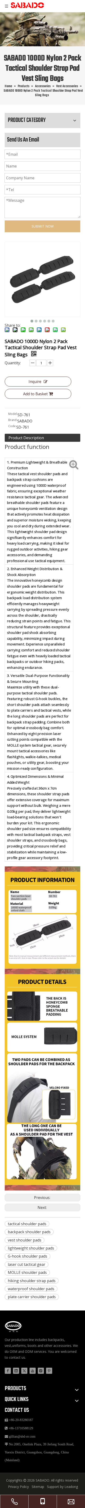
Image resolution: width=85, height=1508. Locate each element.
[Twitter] (24, 1371)
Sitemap (38, 1486)
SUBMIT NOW (43, 226)
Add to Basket (35, 393)
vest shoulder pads (24, 1240)
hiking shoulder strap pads (31, 1280)
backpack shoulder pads (29, 1231)
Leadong (71, 1486)
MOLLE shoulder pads (27, 1272)
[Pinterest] (49, 1371)
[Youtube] (33, 1371)
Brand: (12, 420)
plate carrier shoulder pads (32, 1296)
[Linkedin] (16, 1371)
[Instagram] (41, 1371)
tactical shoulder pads (27, 1223)
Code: (12, 426)
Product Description (26, 437)
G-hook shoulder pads (27, 1256)
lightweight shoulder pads (31, 1248)
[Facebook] (8, 1371)
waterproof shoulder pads (31, 1288)
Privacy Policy (18, 1486)
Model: (12, 414)
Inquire (35, 381)
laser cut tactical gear (26, 1264)
